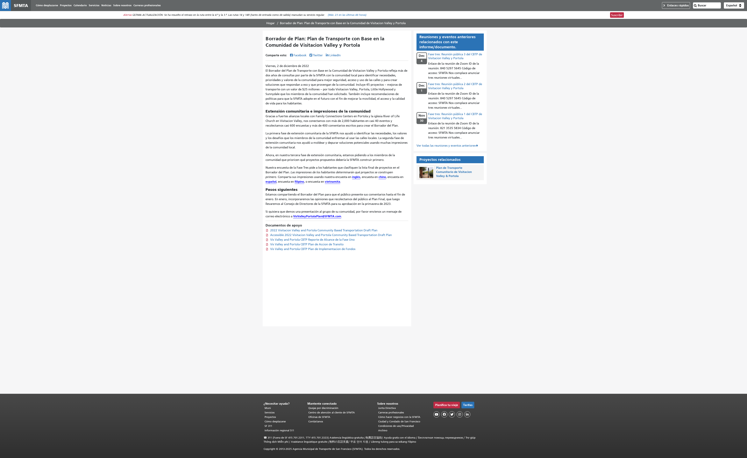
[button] (734, 5)
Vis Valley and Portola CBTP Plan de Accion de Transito (307, 244)
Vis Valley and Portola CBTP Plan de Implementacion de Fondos (312, 249)
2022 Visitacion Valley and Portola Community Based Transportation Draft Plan (323, 230)
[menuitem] (47, 5)
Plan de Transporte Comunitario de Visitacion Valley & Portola (454, 172)
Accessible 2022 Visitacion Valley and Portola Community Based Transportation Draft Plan (331, 235)
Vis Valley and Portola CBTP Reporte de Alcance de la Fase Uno (312, 239)
